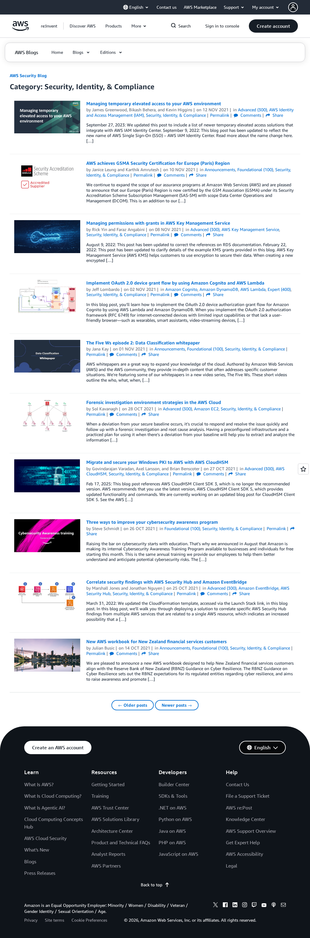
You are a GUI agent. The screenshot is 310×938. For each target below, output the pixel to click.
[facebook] (225, 905)
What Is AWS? (39, 784)
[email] (283, 905)
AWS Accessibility (244, 854)
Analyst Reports (108, 854)
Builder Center (174, 784)
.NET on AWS (172, 808)
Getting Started (107, 784)
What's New (36, 850)
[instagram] (244, 905)
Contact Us (237, 784)
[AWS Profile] (293, 7)
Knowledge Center (245, 819)
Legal (231, 866)
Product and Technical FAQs (120, 842)
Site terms (54, 920)
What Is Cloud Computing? (52, 796)
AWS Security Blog (28, 75)
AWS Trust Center (110, 808)
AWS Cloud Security (45, 838)
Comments (250, 115)
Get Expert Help (243, 842)
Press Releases (39, 873)
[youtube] (264, 905)
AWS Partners (106, 866)
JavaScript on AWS (178, 854)
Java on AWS (172, 831)
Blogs (30, 861)
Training (100, 796)
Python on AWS (175, 819)
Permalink (219, 115)
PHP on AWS (172, 842)
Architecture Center (112, 831)
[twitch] (254, 905)
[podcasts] (273, 905)
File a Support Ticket (247, 796)
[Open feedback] (303, 469)
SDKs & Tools (173, 796)
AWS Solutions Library (115, 819)
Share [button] (277, 115)
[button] (83, 26)
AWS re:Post (239, 808)
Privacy (31, 920)
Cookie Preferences (89, 920)
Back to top (151, 884)
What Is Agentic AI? (44, 808)
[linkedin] (234, 905)
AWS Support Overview (251, 831)
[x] (215, 905)
